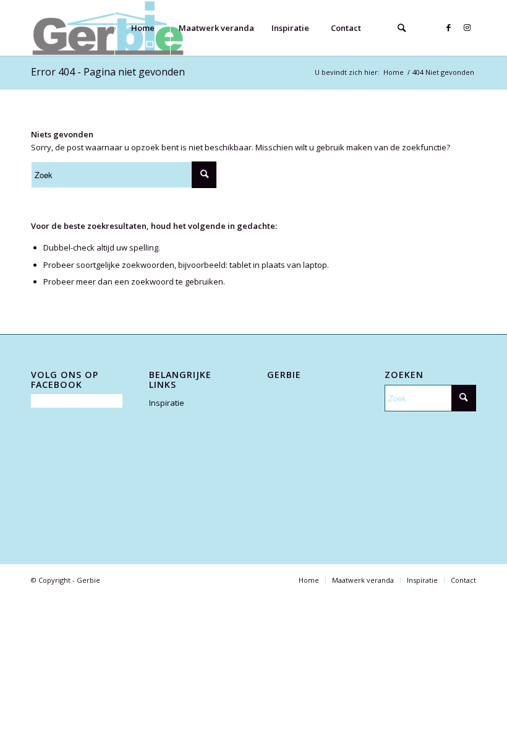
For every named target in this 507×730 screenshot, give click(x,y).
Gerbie (88, 580)
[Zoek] (401, 28)
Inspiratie (166, 402)
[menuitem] (142, 28)
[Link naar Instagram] (467, 27)
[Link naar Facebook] (448, 27)
